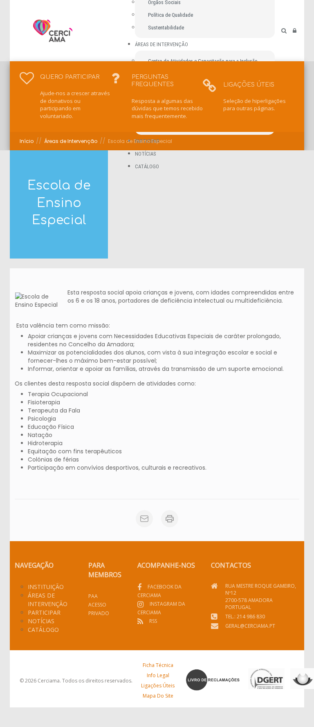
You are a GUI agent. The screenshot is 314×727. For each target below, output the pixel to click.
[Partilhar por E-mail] (144, 519)
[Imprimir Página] (169, 519)
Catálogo (43, 629)
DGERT (266, 679)
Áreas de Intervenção (70, 141)
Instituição (46, 587)
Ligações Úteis (158, 685)
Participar (44, 612)
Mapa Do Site (158, 695)
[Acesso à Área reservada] (294, 31)
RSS (153, 621)
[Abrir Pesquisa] (284, 31)
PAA (93, 596)
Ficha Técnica (158, 665)
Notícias (41, 621)
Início (27, 141)
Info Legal (158, 675)
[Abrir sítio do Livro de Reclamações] (213, 680)
